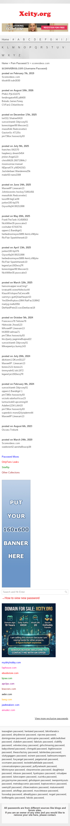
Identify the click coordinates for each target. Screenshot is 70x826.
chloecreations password (35, 787)
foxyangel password (23, 759)
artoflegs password (23, 790)
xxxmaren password (12, 762)
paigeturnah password (46, 759)
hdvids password (35, 797)
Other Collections (11, 472)
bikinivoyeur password (13, 769)
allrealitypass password (35, 794)
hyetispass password (44, 773)
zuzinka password (47, 776)
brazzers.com (9, 689)
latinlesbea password (50, 752)
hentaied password (34, 731)
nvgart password (57, 794)
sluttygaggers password (14, 755)
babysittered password (13, 748)
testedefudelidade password (38, 762)
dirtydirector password (24, 734)
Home (5, 39)
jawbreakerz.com (10, 705)
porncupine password (38, 738)
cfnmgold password (37, 748)
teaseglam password (12, 731)
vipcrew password (46, 734)
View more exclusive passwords (51, 718)
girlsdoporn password (40, 780)
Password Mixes (10, 456)
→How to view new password (20, 598)
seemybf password (11, 787)
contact (51, 815)
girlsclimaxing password (52, 745)
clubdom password (22, 741)
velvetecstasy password (25, 745)
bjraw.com (7, 678)
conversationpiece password (16, 766)
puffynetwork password (45, 766)
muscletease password (46, 790)
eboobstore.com (10, 673)
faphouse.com (9, 667)
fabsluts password (43, 741)
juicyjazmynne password (14, 780)
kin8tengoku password (13, 797)
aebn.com (7, 694)
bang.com (7, 699)
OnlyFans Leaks (10, 462)
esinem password (37, 755)
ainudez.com (8, 710)
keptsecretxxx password (53, 783)
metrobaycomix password (26, 783)
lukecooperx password (24, 776)
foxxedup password (12, 794)
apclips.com (8, 683)
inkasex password (22, 773)
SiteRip (5, 467)
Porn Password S (20, 63)
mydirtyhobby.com (11, 662)
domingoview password (14, 738)
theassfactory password (25, 752)
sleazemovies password (38, 769)
